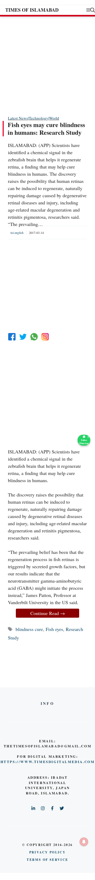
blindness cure (29, 629)
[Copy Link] (45, 337)
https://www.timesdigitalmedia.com (48, 761)
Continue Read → (47, 613)
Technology (38, 118)
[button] (92, 10)
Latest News (18, 118)
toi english (17, 232)
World (54, 118)
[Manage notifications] (84, 841)
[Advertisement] (47, 65)
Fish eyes (54, 629)
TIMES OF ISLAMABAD (32, 9)
